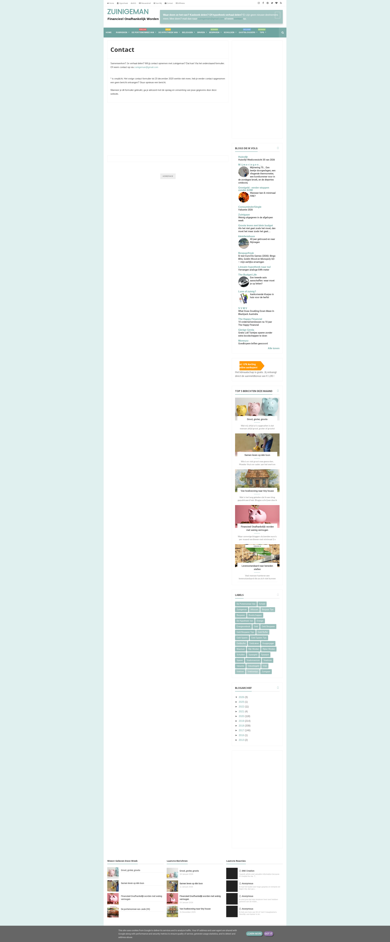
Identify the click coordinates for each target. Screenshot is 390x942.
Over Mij (158, 3)
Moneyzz (243, 340)
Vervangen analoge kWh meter (253, 269)
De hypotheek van (168, 31)
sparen (240, 660)
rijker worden (269, 649)
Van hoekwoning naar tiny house (257, 491)
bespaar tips (268, 609)
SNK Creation (248, 871)
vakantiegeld (253, 666)
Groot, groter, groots (257, 419)
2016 (242, 735)
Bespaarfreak (246, 253)
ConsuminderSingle (249, 207)
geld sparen (242, 638)
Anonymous (247, 883)
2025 (242, 702)
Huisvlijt (243, 157)
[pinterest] (267, 3)
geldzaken (254, 643)
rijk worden (253, 649)
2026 (242, 697)
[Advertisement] (167, 128)
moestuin (241, 649)
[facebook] (263, 3)
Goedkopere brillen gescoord (253, 343)
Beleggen (187, 32)
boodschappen (255, 615)
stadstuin (267, 660)
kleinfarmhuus (246, 236)
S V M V (242, 308)
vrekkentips (253, 671)
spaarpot (265, 655)
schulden (241, 655)
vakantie (240, 666)
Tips (261, 31)
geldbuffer (241, 643)
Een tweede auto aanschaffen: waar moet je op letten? (262, 280)
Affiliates (181, 3)
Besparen (214, 31)
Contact (169, 3)
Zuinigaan (244, 214)
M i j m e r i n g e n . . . (250, 164)
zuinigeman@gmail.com (211, 18)
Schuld (262, 604)
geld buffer (263, 632)
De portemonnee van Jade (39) (135, 909)
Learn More (254, 933)
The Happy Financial (250, 319)
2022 (242, 706)
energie (260, 621)
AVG (134, 3)
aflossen (254, 609)
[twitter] (272, 3)
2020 (242, 716)
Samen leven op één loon (257, 455)
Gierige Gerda (246, 330)
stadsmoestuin (253, 660)
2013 (242, 740)
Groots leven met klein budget (255, 225)
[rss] (281, 3)
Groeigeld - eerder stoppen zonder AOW (253, 188)
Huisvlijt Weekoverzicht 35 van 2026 (256, 159)
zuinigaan (266, 671)
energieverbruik (243, 626)
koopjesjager (268, 643)
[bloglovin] (276, 3)
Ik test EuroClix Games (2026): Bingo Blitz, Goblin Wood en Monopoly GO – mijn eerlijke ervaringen (257, 259)
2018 (242, 725)
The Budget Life (247, 274)
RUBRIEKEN (121, 32)
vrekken (240, 671)
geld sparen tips (259, 638)
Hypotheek (123, 3)
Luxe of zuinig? (247, 291)
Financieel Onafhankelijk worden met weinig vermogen (141, 897)
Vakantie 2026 (245, 209)
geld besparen (268, 626)
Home (111, 3)
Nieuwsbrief (146, 3)
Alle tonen (274, 348)
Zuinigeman (128, 11)
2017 (242, 730)
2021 (242, 711)
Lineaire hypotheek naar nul (254, 267)
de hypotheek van (245, 621)
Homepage (168, 176)
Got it (268, 933)
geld (256, 626)
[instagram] (259, 3)
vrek (265, 666)
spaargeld (252, 655)
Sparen (201, 32)
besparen (241, 615)
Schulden (229, 32)
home (109, 32)
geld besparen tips (245, 632)
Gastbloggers (247, 31)
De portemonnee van (143, 31)
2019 (242, 721)
